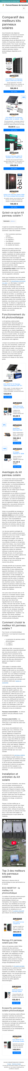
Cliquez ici (23, 1)
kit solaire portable (19, 966)
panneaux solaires (19, 755)
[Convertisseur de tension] (3, 5)
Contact (9, 1064)
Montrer (13, 221)
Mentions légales (16, 1064)
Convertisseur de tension (17, 5)
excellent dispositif (18, 911)
